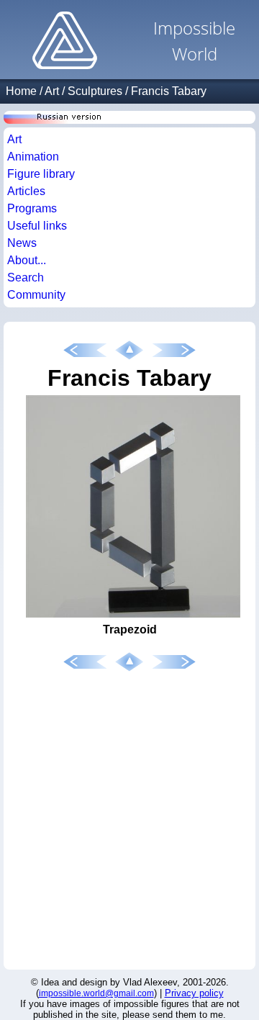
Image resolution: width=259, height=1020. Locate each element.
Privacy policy (194, 993)
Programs (32, 208)
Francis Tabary (168, 91)
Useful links (37, 226)
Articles (26, 191)
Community (36, 295)
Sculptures (95, 91)
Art (52, 91)
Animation (33, 156)
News (22, 243)
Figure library (41, 174)
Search (25, 277)
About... (26, 260)
